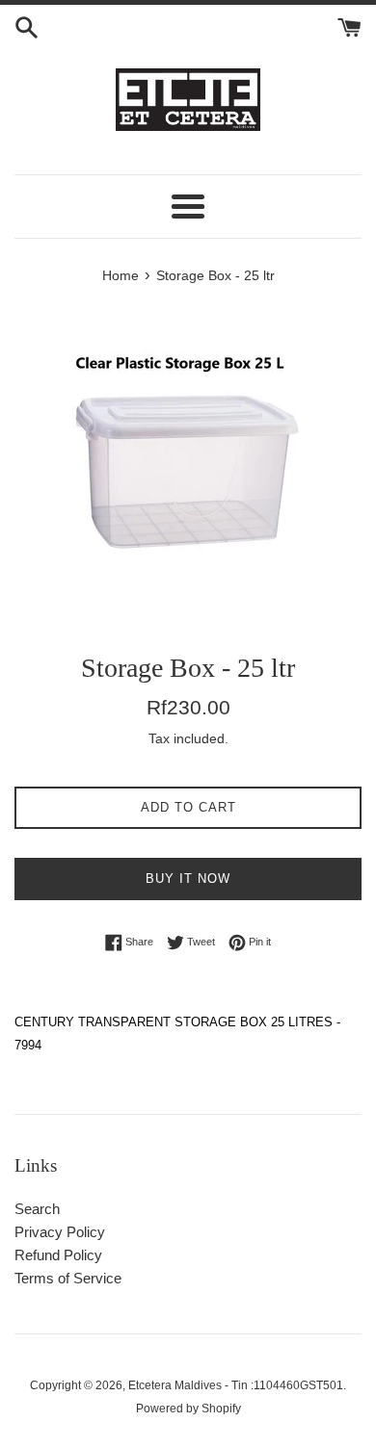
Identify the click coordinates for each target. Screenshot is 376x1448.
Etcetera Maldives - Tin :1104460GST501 (235, 1385)
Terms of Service (67, 1278)
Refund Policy (58, 1255)
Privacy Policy (59, 1232)
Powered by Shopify (188, 1408)
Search (37, 1209)
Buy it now (188, 878)
